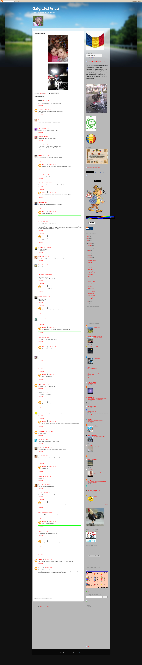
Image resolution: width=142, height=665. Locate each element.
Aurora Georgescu (42, 512)
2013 (88, 240)
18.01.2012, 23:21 (44, 531)
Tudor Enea (40, 109)
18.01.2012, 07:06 (48, 202)
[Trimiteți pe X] (55, 93)
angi (39, 439)
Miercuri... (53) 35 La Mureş (93, 296)
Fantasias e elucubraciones (93, 455)
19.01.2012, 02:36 (52, 374)
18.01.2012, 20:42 (44, 455)
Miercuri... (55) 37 (91, 281)
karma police (41, 484)
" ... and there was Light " (93, 346)
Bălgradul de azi (45, 9)
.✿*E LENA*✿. (41, 247)
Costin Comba (41, 202)
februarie (90, 257)
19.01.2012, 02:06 (52, 540)
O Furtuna (95, 388)
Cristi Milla (90, 469)
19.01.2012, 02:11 (52, 211)
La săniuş (90, 262)
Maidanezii (90, 265)
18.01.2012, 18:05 (45, 392)
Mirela (39, 256)
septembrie (90, 248)
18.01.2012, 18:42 (45, 411)
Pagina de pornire (58, 604)
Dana (39, 318)
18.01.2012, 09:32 (46, 296)
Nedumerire (90, 290)
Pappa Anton (90, 445)
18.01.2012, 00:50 (44, 136)
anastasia (40, 296)
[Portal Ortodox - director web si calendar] (91, 224)
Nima (39, 264)
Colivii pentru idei (91, 480)
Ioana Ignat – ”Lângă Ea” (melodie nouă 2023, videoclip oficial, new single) (99, 472)
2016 (88, 235)
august (89, 250)
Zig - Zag (89, 402)
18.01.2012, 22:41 (46, 492)
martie (89, 255)
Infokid (39, 337)
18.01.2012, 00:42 (45, 128)
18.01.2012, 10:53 (44, 318)
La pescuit (95, 496)
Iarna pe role (90, 274)
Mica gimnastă (91, 286)
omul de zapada (96, 446)
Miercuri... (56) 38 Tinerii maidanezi (95, 271)
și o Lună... (96, 347)
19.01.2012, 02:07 (52, 466)
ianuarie (90, 259)
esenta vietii (96, 426)
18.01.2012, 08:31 (49, 247)
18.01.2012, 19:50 (48, 447)
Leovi (39, 136)
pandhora (40, 119)
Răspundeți (40, 105)
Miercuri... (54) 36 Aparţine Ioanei (94, 291)
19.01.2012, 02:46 (52, 502)
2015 (88, 236)
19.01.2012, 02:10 (52, 192)
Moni (39, 531)
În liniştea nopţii (91, 293)
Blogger (80, 652)
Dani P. (39, 128)
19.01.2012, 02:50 (48, 559)
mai (89, 252)
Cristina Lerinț (41, 447)
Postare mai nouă (38, 604)
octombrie (90, 246)
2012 (88, 241)
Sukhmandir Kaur (42, 182)
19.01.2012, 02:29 (52, 164)
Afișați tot (106, 504)
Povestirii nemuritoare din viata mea (95, 336)
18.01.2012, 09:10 (44, 264)
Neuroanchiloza (41, 551)
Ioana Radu (90, 419)
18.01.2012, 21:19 (47, 476)
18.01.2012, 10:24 (52, 235)
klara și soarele (90, 378)
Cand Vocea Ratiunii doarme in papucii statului (95, 487)
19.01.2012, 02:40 (52, 401)
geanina (40, 155)
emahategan (40, 356)
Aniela (39, 384)
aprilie (89, 253)
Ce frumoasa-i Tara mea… (98, 337)
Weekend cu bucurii (97, 358)
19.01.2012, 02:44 (52, 421)
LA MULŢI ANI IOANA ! (93, 277)
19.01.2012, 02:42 (52, 346)
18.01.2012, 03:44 (49, 182)
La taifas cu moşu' (91, 279)
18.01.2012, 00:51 (45, 144)
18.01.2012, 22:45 (49, 512)
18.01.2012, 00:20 (47, 109)
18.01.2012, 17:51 (45, 384)
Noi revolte (90, 283)
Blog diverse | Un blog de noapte (94, 490)
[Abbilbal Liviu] (89, 181)
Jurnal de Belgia (91, 485)
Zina (39, 221)
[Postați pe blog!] (53, 93)
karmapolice (90, 414)
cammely (40, 492)
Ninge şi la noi (91, 269)
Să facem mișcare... (97, 327)
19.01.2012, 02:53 (48, 567)
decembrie (90, 243)
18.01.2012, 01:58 (45, 174)
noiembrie (90, 245)
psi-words (89, 377)
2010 (88, 303)
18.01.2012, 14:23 (47, 356)
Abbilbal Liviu (96, 172)
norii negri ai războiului (98, 460)
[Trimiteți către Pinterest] (58, 93)
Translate (95, 57)
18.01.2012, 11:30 (45, 337)
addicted (40, 365)
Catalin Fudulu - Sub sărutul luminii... (95, 326)
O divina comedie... (91, 386)
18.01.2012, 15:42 (45, 365)
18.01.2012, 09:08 (45, 256)
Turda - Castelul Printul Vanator (99, 436)
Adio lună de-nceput (92, 260)
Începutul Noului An (92, 298)
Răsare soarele (90, 284)
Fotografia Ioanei (91, 295)
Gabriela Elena (41, 274)
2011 (88, 301)
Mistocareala (41, 476)
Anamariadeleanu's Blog (92, 410)
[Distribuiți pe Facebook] (56, 93)
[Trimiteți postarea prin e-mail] (49, 93)
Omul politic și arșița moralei (92, 368)
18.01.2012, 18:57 (49, 431)
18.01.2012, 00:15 (45, 100)
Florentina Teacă (41, 431)
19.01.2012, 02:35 (52, 327)
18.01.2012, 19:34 (44, 439)
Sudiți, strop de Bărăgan (92, 383)
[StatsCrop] (97, 531)
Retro (89, 276)
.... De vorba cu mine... (92, 382)
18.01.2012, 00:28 (46, 119)
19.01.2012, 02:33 (52, 307)
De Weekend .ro (91, 371)
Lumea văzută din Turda (92, 435)
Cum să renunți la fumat (92, 491)
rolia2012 (89, 367)
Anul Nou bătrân (91, 288)
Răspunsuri (42, 161)
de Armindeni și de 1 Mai (92, 411)
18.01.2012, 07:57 (44, 221)
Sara (39, 455)
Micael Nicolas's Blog (92, 406)
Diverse (39, 411)
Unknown (44, 164)
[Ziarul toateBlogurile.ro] (87, 646)
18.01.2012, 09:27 (48, 274)
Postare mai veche (77, 604)
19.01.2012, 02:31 (52, 286)
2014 (88, 238)
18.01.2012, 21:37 (47, 484)
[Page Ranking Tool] (90, 531)
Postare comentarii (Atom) (45, 606)
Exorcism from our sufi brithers (93, 415)
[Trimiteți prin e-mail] (52, 93)
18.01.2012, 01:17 (45, 155)
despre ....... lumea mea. (92, 459)
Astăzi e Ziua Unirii (91, 272)
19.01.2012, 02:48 (52, 521)
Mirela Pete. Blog (91, 397)
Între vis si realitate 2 (92, 357)
